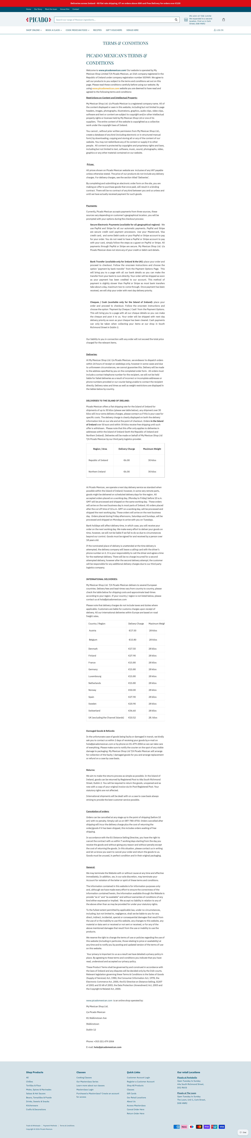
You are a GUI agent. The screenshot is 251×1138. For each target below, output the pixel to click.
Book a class (53, 30)
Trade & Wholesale (33, 1126)
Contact (76, 9)
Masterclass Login (84, 1089)
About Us (131, 1101)
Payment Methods (50, 1126)
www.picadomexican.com (112, 70)
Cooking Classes (84, 1077)
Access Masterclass (136, 1105)
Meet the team (51, 9)
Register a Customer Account (141, 1081)
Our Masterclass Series (87, 1081)
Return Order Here (135, 1113)
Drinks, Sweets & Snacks (37, 1101)
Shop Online (33, 30)
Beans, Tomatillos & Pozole (39, 1097)
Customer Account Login (138, 1077)
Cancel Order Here (135, 1109)
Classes (130, 1089)
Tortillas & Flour (33, 1085)
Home (28, 9)
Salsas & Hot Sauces (35, 1093)
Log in (219, 30)
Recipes (97, 30)
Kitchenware (32, 1105)
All (27, 1077)
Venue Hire (64, 9)
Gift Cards (131, 1093)
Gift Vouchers (114, 30)
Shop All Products (135, 1085)
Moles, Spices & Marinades (38, 1089)
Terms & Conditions (67, 1126)
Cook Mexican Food (77, 30)
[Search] (176, 20)
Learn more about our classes (90, 1085)
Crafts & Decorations (36, 1109)
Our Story (38, 9)
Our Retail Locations (136, 1097)
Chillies (29, 1081)
